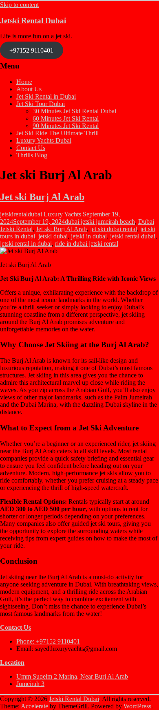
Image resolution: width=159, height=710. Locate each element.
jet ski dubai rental (113, 228)
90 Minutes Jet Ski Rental (66, 125)
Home (24, 81)
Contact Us (30, 147)
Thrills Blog (31, 155)
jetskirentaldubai (21, 214)
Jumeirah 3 (30, 683)
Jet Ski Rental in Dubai (46, 96)
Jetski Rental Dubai (33, 20)
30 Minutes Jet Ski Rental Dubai (74, 111)
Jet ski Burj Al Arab (42, 197)
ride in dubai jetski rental (86, 243)
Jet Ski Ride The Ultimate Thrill (57, 133)
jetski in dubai (89, 236)
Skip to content (19, 4)
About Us (29, 89)
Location (12, 662)
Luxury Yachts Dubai (43, 140)
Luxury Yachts (62, 214)
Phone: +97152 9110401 (48, 641)
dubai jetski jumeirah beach (100, 221)
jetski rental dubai (132, 236)
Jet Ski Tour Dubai (40, 103)
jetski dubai (53, 236)
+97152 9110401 (31, 49)
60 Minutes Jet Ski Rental (66, 118)
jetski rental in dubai (26, 243)
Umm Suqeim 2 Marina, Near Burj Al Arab (72, 676)
